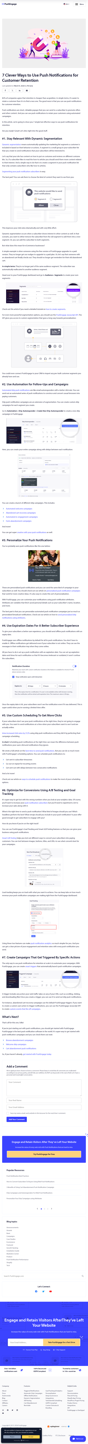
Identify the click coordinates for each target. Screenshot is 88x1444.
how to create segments (55, 309)
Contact (4, 1400)
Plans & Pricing (72, 1396)
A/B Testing (27, 1400)
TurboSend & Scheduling (54, 1400)
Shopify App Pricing (74, 1398)
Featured (10, 1245)
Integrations (71, 1405)
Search (83, 1276)
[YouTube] (51, 1291)
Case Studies (11, 1239)
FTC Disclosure (60, 1435)
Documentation (72, 1393)
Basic (8, 1233)
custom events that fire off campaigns (25, 1009)
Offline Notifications (30, 1396)
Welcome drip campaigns (16, 1044)
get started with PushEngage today (37, 1054)
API (68, 1408)
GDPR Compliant (51, 1403)
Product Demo (72, 1403)
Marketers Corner (13, 1254)
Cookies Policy (47, 1435)
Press (4, 1393)
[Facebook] (37, 1291)
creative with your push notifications (31, 532)
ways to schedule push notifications (36, 779)
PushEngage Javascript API (67, 315)
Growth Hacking (12, 1248)
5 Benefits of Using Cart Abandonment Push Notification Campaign (30, 1187)
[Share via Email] (27, 90)
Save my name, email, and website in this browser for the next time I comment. (38, 1113)
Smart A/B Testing (9, 838)
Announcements (12, 1227)
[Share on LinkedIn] (20, 90)
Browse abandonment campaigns (19, 1040)
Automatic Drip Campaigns (33, 1393)
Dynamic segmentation (11, 144)
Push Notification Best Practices (18, 1176)
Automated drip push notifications (16, 390)
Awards (9, 1230)
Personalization (51, 1393)
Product (9, 1257)
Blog (3, 1398)
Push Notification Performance (17, 1259)
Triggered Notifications (31, 1391)
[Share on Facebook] (5, 90)
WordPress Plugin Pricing (75, 1400)
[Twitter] (44, 1291)
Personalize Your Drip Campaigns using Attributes (24, 1198)
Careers (4, 1405)
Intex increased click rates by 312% (16, 733)
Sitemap (71, 1435)
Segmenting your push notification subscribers (21, 171)
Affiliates (5, 1403)
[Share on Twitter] (12, 90)
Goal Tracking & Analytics (54, 1391)
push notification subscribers (36, 802)
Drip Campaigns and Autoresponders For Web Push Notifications (29, 1193)
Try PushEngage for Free (44, 1154)
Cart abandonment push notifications (21, 1048)
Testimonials (6, 1396)
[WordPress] (4, 1410)
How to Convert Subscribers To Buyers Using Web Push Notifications (30, 1181)
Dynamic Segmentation (32, 1398)
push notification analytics (41, 943)
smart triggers (31, 966)
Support (70, 1391)
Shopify (9, 1262)
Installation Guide (13, 1251)
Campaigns (11, 1236)
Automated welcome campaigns (19, 508)
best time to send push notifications (40, 750)
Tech (8, 1265)
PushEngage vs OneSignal (75, 1410)
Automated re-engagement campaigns (22, 517)
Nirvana (30, 86)
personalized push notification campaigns (63, 590)
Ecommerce (11, 1242)
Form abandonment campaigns (18, 521)
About (4, 1391)
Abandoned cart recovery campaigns (21, 512)
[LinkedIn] (18, 1410)
